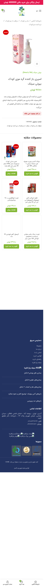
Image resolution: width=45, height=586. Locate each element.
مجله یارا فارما (36, 362)
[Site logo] (21, 10)
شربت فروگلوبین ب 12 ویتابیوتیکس (11, 199)
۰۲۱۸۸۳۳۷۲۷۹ (32, 421)
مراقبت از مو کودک (11, 21)
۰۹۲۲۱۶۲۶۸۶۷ (31, 424)
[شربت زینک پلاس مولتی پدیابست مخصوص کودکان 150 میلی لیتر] (32, 224)
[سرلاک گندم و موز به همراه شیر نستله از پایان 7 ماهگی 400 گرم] (32, 151)
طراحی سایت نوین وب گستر (21, 468)
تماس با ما (37, 352)
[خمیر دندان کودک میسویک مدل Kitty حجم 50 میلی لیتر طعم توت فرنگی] (11, 151)
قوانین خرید (37, 356)
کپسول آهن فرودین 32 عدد (11, 235)
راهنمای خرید (36, 359)
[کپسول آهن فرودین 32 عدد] (11, 224)
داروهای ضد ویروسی (34, 401)
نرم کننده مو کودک (35, 24)
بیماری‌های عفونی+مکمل (33, 380)
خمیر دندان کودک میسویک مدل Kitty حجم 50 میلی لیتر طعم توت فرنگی (11, 164)
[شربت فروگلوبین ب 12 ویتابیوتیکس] (11, 188)
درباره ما (38, 349)
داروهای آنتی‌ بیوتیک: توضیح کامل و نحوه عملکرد (24, 394)
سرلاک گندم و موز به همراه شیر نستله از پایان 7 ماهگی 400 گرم (32, 163)
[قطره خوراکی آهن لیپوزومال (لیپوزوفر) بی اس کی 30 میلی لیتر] (32, 188)
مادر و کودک (24, 21)
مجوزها (39, 346)
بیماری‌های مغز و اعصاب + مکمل (30, 387)
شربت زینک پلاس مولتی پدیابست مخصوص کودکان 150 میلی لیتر (31, 236)
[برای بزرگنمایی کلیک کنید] (37, 63)
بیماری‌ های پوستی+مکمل (32, 373)
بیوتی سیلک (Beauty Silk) (32, 72)
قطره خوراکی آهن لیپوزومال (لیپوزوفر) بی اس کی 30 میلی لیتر (32, 200)
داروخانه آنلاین (36, 21)
